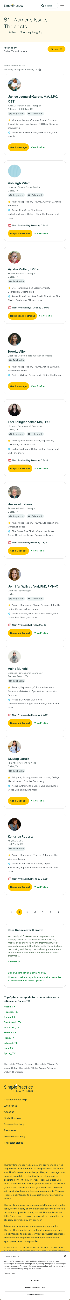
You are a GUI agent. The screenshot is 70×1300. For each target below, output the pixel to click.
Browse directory (14, 1124)
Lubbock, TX (11, 1043)
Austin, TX (9, 1006)
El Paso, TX (10, 1032)
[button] (35, 114)
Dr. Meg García (18, 759)
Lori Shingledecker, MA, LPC (29, 422)
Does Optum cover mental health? (27, 972)
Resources (10, 1130)
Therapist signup (13, 1142)
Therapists (9, 1064)
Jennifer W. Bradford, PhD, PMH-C (33, 586)
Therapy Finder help (15, 1099)
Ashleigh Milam (19, 183)
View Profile (38, 147)
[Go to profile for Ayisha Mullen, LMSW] (35, 257)
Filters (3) (56, 49)
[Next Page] (58, 912)
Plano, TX (9, 1037)
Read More (14, 961)
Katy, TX (8, 1048)
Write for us (10, 1105)
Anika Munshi (18, 669)
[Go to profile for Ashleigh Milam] (35, 171)
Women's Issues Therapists (31, 1064)
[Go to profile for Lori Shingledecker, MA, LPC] (35, 409)
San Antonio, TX (12, 1022)
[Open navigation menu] (62, 5)
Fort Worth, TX (11, 1027)
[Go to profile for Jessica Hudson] (35, 492)
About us (9, 1111)
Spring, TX (9, 1053)
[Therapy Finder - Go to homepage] (33, 1089)
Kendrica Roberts (21, 836)
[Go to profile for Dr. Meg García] (35, 746)
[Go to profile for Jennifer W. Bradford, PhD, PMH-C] (35, 574)
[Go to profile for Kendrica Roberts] (35, 824)
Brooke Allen (17, 351)
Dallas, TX (9, 1017)
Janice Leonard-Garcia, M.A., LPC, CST (33, 99)
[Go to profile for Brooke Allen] (35, 339)
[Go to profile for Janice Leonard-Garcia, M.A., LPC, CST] (35, 84)
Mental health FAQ (14, 1136)
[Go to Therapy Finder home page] (13, 5)
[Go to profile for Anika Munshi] (35, 656)
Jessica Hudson (20, 504)
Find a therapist (13, 1118)
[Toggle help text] (39, 69)
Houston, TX (11, 1011)
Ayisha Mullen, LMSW (23, 269)
